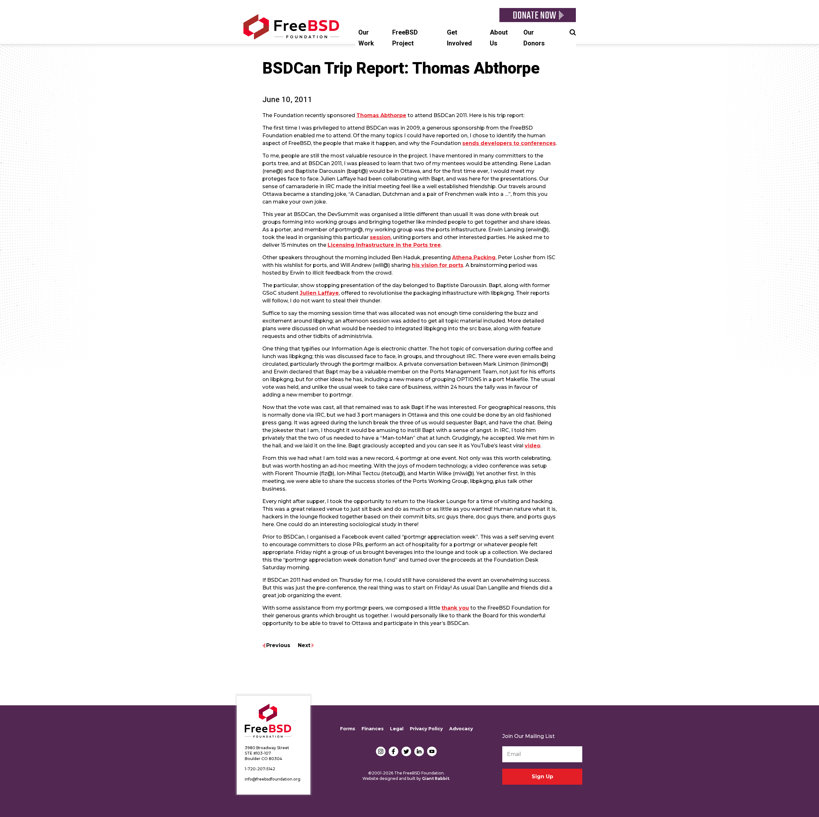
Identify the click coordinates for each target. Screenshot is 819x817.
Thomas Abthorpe (381, 115)
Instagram (380, 751)
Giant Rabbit (435, 778)
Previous (278, 645)
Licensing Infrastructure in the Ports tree (384, 245)
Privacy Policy (426, 729)
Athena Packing (474, 257)
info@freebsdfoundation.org (272, 779)
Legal (396, 729)
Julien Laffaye (319, 293)
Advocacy (461, 729)
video (532, 446)
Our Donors (534, 38)
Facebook (393, 751)
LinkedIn (419, 751)
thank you (455, 608)
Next (304, 645)
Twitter (406, 751)
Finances (373, 729)
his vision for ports (437, 265)
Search (572, 31)
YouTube (431, 751)
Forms (347, 729)
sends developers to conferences (509, 143)
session (380, 237)
